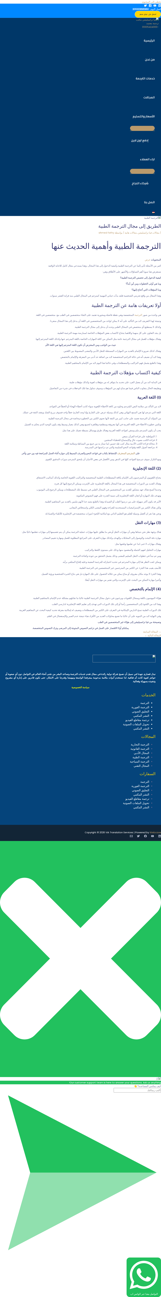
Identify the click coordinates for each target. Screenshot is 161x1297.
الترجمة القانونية (139, 749)
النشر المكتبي (141, 716)
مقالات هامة (131, 232)
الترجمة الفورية (140, 707)
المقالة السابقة (152, 631)
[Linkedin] (159, 6)
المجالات (149, 97)
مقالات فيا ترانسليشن (148, 232)
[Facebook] (150, 6)
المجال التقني (141, 766)
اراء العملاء (147, 159)
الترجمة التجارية (140, 744)
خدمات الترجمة (145, 78)
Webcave (155, 832)
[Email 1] (131, 836)
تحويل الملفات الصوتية (136, 724)
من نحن (150, 59)
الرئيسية (149, 40)
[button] (148, 14)
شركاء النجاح (140, 183)
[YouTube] (154, 6)
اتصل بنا (149, 202)
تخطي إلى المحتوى (151, 1)
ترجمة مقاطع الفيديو (137, 720)
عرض (147, 259)
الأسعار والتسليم (144, 116)
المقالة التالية (153, 635)
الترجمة (138, 315)
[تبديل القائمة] (142, 128)
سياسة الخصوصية (80, 687)
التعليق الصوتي (140, 711)
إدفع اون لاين (139, 140)
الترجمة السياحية (139, 761)
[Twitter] (145, 6)
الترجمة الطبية (141, 757)
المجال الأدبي (141, 753)
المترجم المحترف (126, 453)
